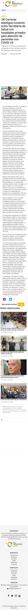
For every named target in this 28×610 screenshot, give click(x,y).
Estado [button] (21, 304)
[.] (2, 419)
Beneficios (14, 557)
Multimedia (14, 562)
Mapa (14, 560)
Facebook (14, 564)
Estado (3, 16)
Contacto (14, 559)
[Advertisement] (14, 70)
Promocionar (14, 555)
